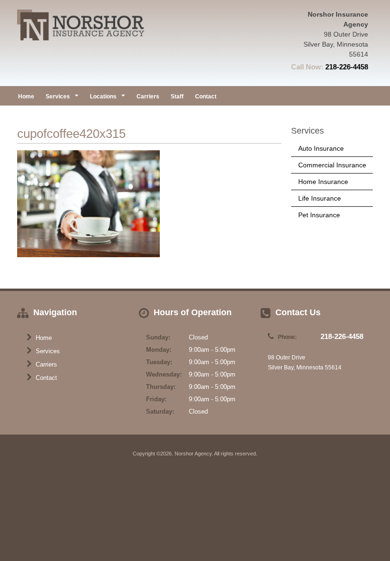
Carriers (147, 96)
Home (26, 96)
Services (47, 351)
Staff (177, 96)
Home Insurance (323, 181)
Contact (205, 96)
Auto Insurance (321, 148)
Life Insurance (319, 198)
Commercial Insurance (332, 165)
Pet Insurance (319, 215)
